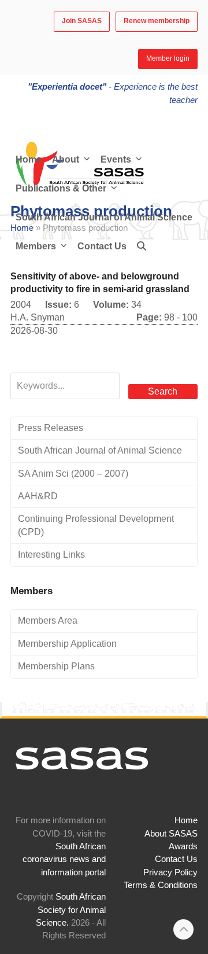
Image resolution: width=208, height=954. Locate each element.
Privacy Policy (170, 872)
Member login (168, 58)
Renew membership (157, 21)
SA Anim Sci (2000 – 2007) (73, 473)
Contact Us (176, 859)
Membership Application (67, 644)
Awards (183, 846)
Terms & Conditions (161, 885)
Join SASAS (82, 21)
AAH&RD (38, 496)
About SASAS (171, 833)
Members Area (47, 620)
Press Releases (50, 428)
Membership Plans (56, 666)
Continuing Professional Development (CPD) (96, 525)
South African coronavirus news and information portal (64, 859)
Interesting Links (51, 554)
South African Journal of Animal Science (100, 450)
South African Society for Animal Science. (71, 909)
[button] (141, 246)
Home (186, 820)
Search (162, 391)
